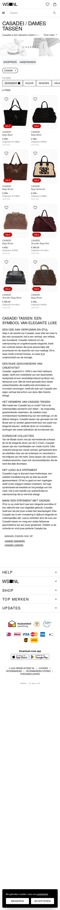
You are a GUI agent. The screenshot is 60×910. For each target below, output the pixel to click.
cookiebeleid (42, 894)
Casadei (8, 70)
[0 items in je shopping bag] (55, 4)
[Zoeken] (54, 12)
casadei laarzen (14, 545)
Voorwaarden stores (38, 671)
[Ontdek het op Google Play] (39, 657)
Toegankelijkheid (30, 673)
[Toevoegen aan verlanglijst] (6, 99)
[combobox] (29, 12)
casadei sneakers (15, 541)
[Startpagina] (10, 4)
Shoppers (10, 62)
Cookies (43, 668)
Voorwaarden (14, 671)
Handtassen (28, 62)
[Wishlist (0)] (47, 4)
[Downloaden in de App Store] (19, 657)
